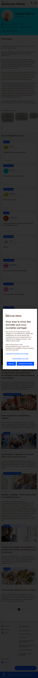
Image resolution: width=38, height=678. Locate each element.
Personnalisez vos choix (20, 359)
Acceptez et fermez (25, 364)
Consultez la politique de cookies (17, 354)
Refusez (11, 364)
